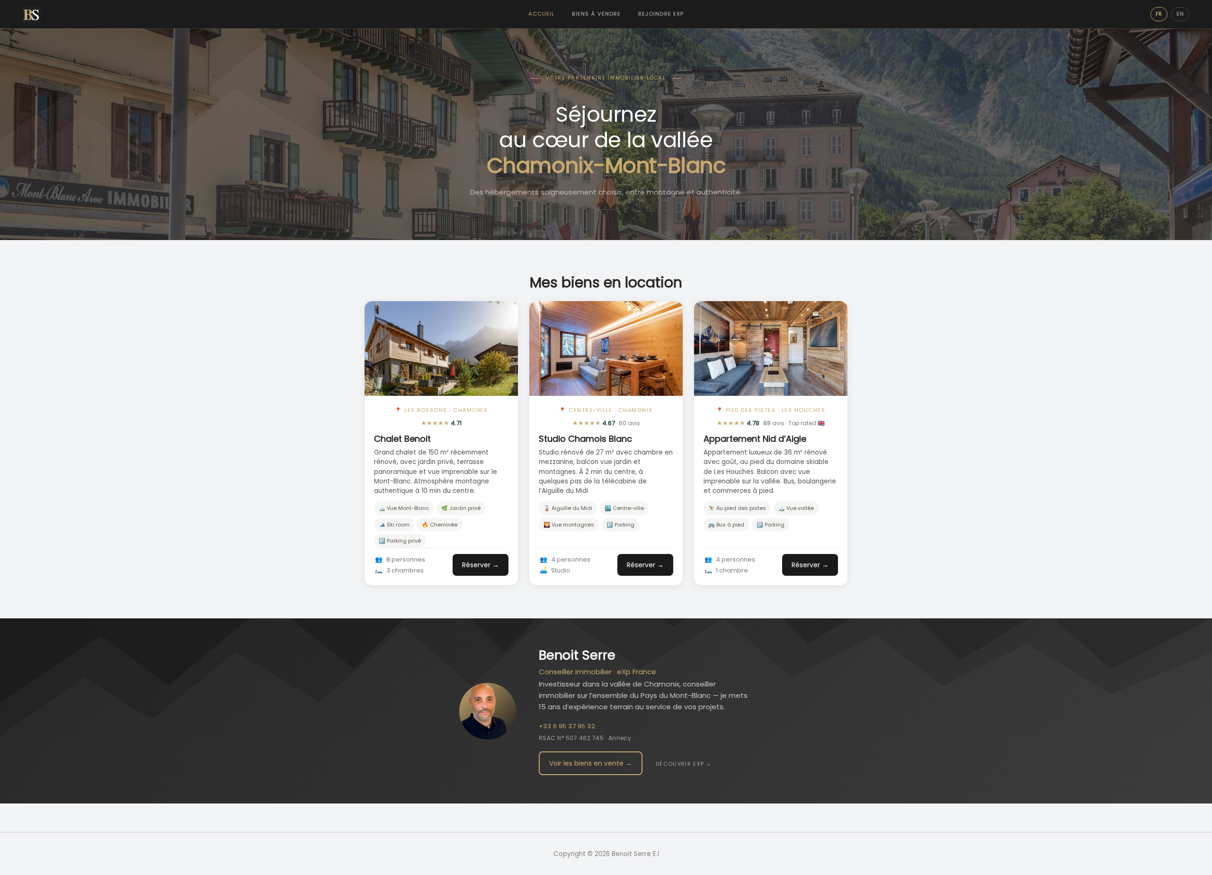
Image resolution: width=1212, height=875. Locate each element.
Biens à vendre (596, 14)
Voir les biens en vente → (590, 763)
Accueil (541, 14)
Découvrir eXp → (684, 764)
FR (1159, 14)
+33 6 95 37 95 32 (567, 726)
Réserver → (480, 565)
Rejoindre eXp (661, 14)
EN (1180, 14)
